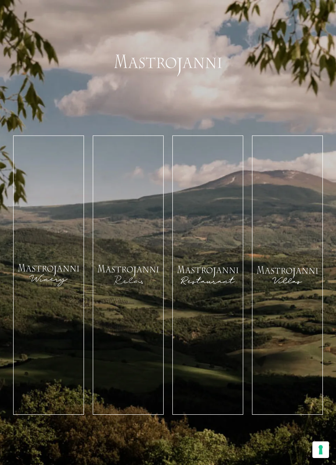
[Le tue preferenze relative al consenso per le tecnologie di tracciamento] (320, 449)
